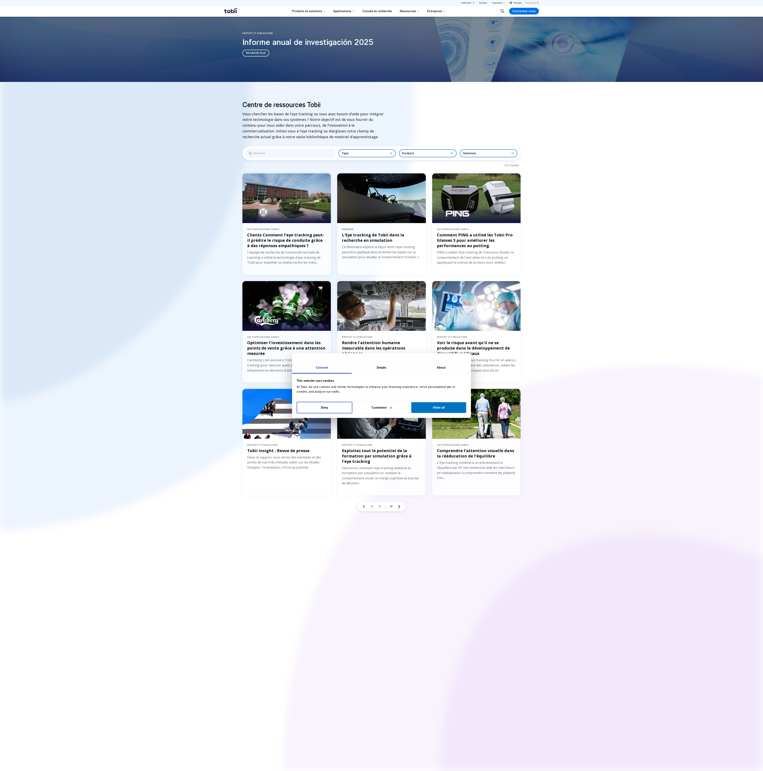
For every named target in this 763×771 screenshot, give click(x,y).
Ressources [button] (408, 11)
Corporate (497, 2)
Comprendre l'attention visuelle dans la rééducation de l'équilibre (475, 453)
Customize (379, 407)
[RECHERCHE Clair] (290, 153)
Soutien (483, 2)
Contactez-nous (524, 11)
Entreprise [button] (434, 11)
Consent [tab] (322, 367)
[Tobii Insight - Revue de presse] (286, 414)
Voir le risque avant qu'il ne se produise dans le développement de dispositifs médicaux (473, 348)
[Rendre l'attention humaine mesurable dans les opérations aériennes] (381, 306)
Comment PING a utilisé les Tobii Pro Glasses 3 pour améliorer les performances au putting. (475, 240)
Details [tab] (381, 367)
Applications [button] (342, 11)
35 (391, 506)
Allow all (439, 407)
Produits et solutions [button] (307, 11)
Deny (324, 407)
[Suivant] (399, 506)
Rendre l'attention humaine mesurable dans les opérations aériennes (373, 348)
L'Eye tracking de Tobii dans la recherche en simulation (373, 237)
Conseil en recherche (377, 11)
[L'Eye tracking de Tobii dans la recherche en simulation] (381, 198)
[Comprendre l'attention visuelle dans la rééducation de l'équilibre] (476, 414)
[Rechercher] (502, 11)
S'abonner (466, 2)
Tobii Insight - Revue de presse (278, 450)
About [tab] (441, 367)
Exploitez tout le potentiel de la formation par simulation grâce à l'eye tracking (377, 456)
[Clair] (329, 153)
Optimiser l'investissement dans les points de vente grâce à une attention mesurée (286, 348)
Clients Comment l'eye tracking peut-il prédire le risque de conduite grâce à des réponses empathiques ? (285, 240)
